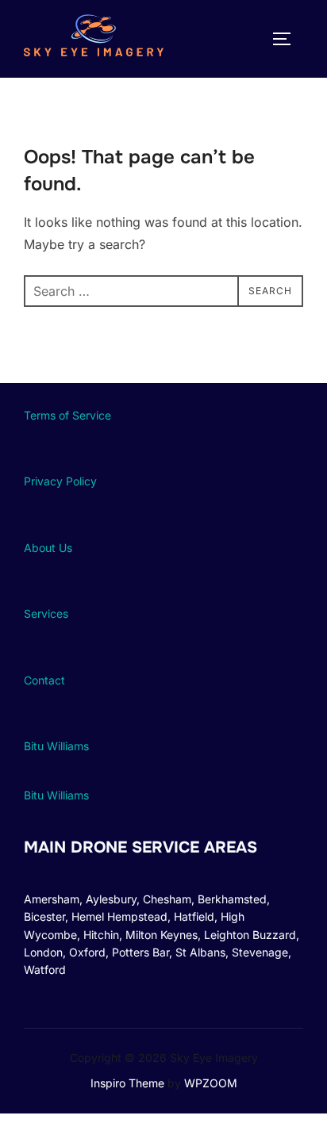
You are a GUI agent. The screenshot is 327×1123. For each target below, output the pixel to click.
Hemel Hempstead (119, 916)
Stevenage (260, 952)
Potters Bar (140, 952)
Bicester (44, 916)
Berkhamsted (232, 899)
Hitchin (101, 934)
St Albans (200, 952)
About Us (48, 547)
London (43, 952)
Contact (44, 680)
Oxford (87, 952)
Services (46, 613)
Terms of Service (67, 415)
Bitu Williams (56, 746)
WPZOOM (210, 1083)
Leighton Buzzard (250, 934)
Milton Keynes (161, 934)
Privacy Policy (60, 481)
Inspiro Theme (127, 1083)
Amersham (51, 899)
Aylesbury (111, 899)
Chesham (167, 899)
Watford (45, 969)
